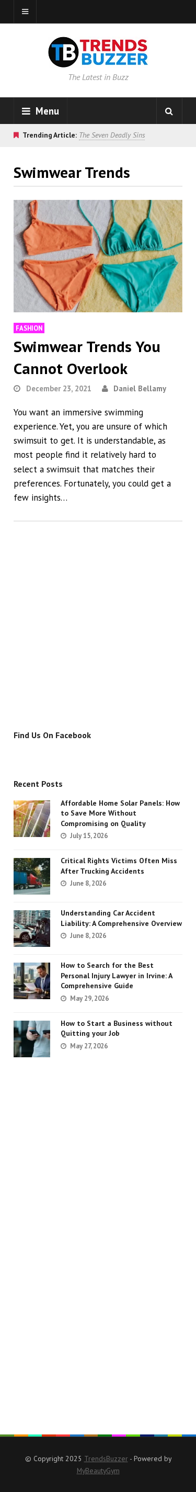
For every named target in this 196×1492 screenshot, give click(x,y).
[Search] (169, 111)
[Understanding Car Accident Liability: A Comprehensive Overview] (32, 928)
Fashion (29, 328)
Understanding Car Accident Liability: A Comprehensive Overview (121, 918)
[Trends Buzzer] (98, 60)
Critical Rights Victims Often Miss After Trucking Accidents (119, 866)
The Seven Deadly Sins (112, 135)
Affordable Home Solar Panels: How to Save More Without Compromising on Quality (120, 813)
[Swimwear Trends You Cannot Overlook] (98, 256)
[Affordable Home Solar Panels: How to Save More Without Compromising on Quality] (32, 818)
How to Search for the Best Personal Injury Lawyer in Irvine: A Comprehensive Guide (116, 975)
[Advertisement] (101, 636)
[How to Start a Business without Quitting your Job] (32, 1039)
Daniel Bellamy (139, 388)
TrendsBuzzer (106, 1458)
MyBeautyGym (98, 1470)
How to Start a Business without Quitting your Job (116, 1028)
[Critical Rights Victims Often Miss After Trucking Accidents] (32, 876)
